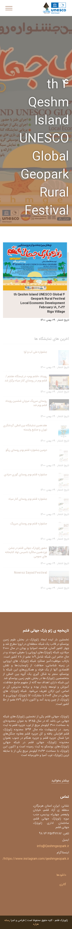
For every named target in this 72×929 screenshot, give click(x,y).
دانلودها (61, 875)
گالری (62, 884)
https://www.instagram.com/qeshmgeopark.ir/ (36, 858)
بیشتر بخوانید (60, 780)
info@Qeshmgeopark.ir (53, 846)
